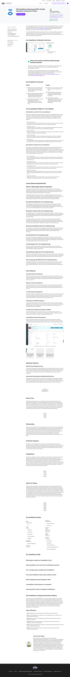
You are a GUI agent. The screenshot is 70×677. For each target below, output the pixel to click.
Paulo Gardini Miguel (55, 11)
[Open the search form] (67, 3)
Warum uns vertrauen (12, 30)
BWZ (34, 674)
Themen (40, 3)
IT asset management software (42, 28)
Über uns (43, 0)
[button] (45, 560)
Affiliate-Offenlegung (48, 671)
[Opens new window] (10, 12)
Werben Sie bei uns (57, 671)
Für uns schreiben (48, 0)
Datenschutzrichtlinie (38, 671)
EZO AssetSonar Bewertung (13, 36)
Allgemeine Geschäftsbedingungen (25, 671)
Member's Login (58, 0)
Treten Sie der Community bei (58, 3)
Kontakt (54, 0)
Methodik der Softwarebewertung (37, 75)
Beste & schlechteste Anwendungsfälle (12, 34)
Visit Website (21, 14)
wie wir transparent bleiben (52, 74)
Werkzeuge (46, 3)
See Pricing (10, 44)
